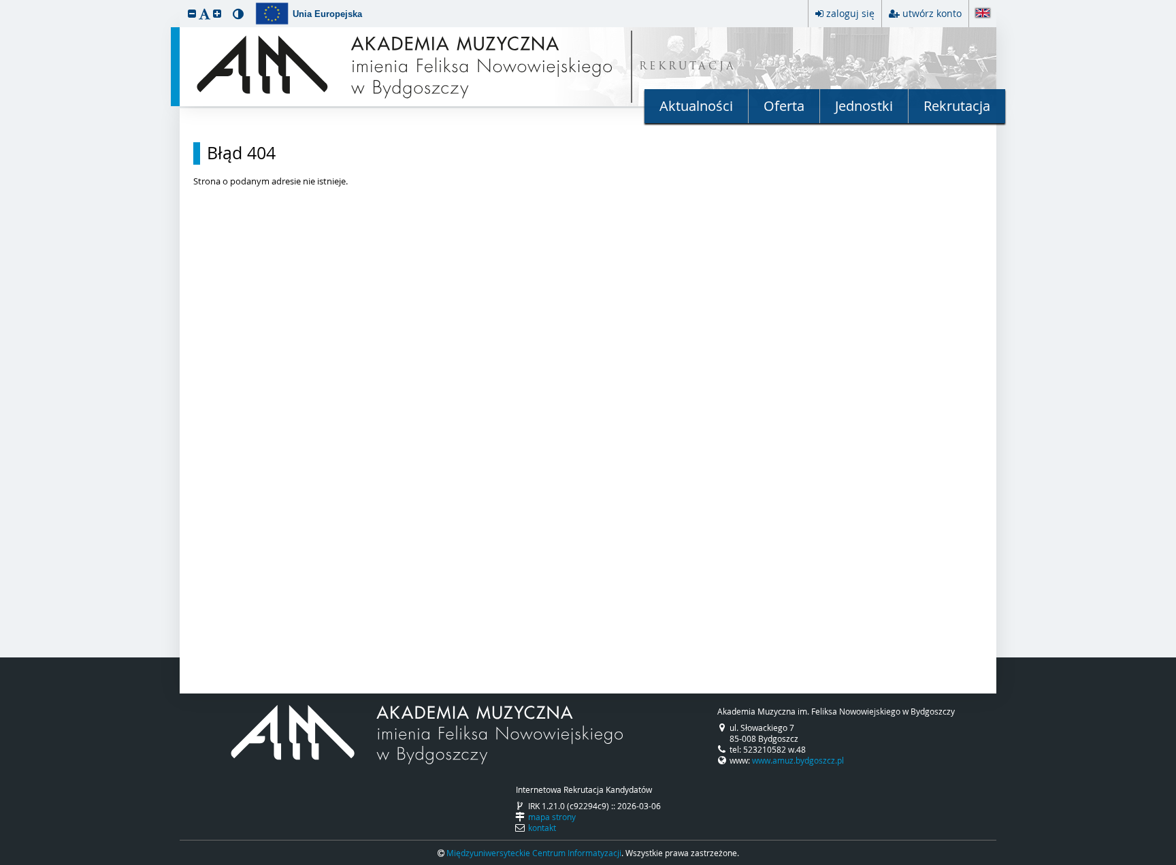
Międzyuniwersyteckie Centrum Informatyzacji (533, 852)
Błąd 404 (241, 153)
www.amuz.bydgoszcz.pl (798, 760)
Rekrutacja (957, 106)
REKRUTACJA (687, 67)
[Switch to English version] (983, 14)
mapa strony (552, 816)
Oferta (784, 106)
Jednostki (864, 106)
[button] (192, 13)
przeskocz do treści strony (3, 3)
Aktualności (696, 106)
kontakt (542, 827)
